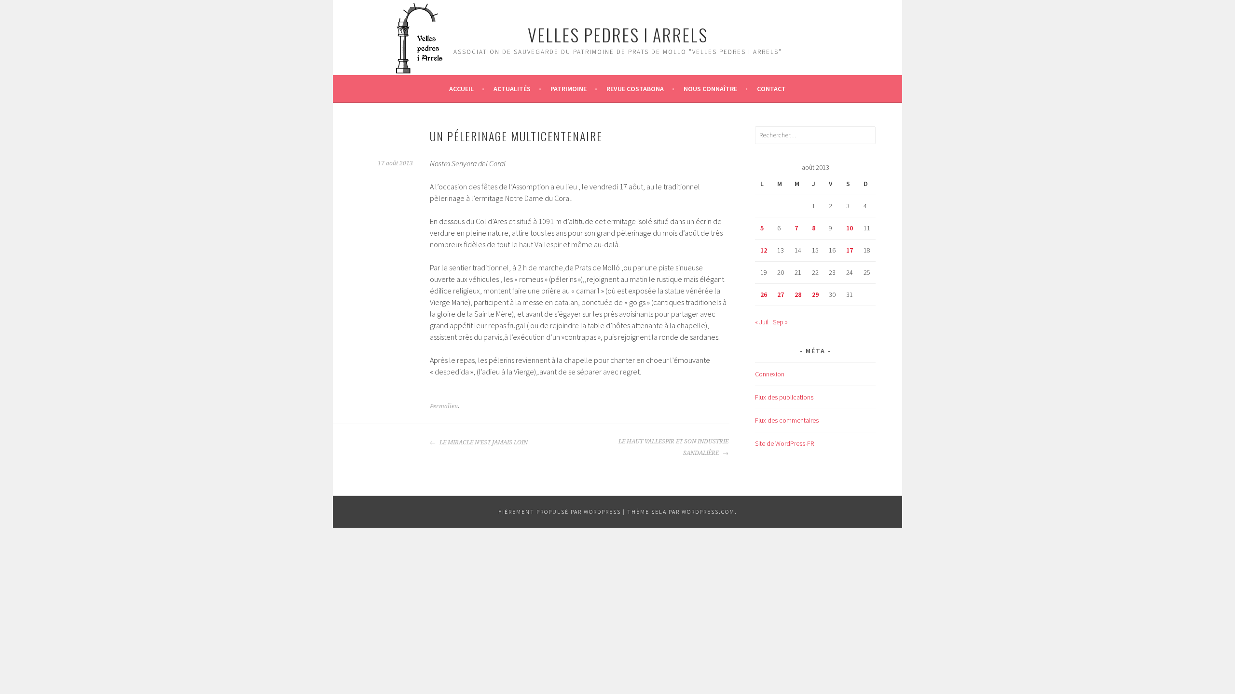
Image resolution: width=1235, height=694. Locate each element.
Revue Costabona (635, 88)
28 (798, 294)
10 (849, 228)
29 (815, 294)
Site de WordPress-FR (784, 443)
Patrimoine (568, 88)
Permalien (444, 406)
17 (849, 250)
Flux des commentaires (787, 420)
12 (763, 250)
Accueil (461, 88)
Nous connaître (710, 88)
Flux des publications (784, 397)
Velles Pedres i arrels (618, 34)
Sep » (780, 322)
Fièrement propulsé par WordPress (559, 511)
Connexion (769, 374)
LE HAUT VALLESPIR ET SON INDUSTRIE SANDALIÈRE (673, 447)
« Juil (761, 322)
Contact (771, 88)
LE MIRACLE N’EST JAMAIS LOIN (483, 442)
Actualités (512, 88)
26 (763, 294)
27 (780, 294)
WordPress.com (708, 511)
